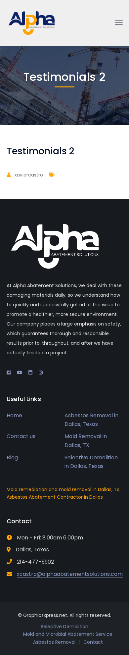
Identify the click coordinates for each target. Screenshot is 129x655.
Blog (12, 457)
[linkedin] (30, 372)
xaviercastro (29, 175)
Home (14, 415)
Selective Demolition (64, 626)
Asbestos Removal (54, 642)
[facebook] (9, 372)
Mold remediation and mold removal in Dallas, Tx (63, 489)
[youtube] (19, 372)
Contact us (21, 436)
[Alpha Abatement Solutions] (31, 22)
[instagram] (41, 372)
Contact (93, 642)
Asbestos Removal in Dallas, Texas (91, 420)
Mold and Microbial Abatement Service (67, 634)
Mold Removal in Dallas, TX (85, 440)
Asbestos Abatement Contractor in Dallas (55, 497)
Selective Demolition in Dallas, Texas (91, 462)
